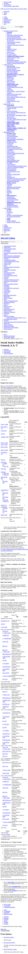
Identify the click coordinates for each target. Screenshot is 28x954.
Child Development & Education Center (17, 166)
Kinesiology (7, 286)
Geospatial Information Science (11, 279)
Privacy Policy (7, 904)
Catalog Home (7, 4)
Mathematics (7, 296)
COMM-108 (4, 507)
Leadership (6, 289)
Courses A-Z (10, 52)
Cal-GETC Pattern (5, 834)
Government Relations (12, 136)
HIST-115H (7, 694)
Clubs (8, 109)
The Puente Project (11, 118)
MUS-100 (6, 473)
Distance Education (11, 168)
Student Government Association (15, 107)
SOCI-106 (5, 753)
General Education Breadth (10, 275)
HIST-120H (7, 651)
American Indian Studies (10, 248)
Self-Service (10, 212)
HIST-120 (4, 650)
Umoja (8, 102)
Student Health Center (12, 146)
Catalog (9, 46)
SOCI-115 (4, 756)
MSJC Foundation (11, 137)
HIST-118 (6, 501)
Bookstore (9, 192)
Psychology (6, 308)
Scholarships (10, 80)
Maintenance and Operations (14, 187)
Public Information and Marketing (15, 139)
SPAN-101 (3, 462)
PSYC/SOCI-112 (6, 751)
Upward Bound (11, 159)
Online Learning (11, 50)
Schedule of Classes (12, 49)
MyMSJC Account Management (15, 215)
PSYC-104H (7, 749)
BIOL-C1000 (4, 447)
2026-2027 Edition (8, 238)
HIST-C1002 (4, 515)
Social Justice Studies (9, 316)
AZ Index (6, 3)
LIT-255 (4, 721)
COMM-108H (7, 638)
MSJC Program (12, 890)
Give (5, 24)
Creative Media (7, 263)
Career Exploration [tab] (8, 353)
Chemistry (6, 258)
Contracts (9, 185)
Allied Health (7, 247)
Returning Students (11, 69)
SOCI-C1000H (7, 676)
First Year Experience (12, 95)
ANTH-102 (5, 631)
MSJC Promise (10, 78)
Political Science (8, 306)
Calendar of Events (11, 108)
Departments (7, 132)
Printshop (9, 191)
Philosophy (6, 303)
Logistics (6, 293)
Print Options (4, 331)
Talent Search (10, 156)
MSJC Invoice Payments (13, 188)
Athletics (6, 18)
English (5, 271)
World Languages (8, 329)
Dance (5, 265)
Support (9, 218)
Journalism (6, 285)
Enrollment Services (12, 142)
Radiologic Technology (9, 312)
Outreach (9, 175)
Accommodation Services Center (15, 87)
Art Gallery (9, 163)
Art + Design (7, 251)
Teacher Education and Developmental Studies (15, 322)
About (5, 910)
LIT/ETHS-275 (5, 490)
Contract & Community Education (15, 45)
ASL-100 (6, 466)
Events (5, 17)
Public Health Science (9, 309)
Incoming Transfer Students (13, 70)
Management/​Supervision (10, 295)
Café (8, 194)
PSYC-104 (5, 747)
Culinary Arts (7, 264)
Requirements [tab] (7, 352)
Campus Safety (10, 197)
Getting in (6, 64)
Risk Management (11, 198)
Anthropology (7, 250)
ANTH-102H (7, 633)
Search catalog (4, 241)
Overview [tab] (6, 349)
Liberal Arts (7, 292)
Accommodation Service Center (15, 149)
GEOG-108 (5, 641)
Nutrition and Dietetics (9, 302)
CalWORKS (10, 90)
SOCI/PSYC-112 (5, 621)
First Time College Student (13, 67)
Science (6, 315)
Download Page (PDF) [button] (9, 942)
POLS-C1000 (4, 450)
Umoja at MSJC (11, 121)
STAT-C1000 (5, 773)
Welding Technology (9, 326)
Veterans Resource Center (13, 101)
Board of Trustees (11, 135)
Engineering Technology (10, 270)
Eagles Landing (11, 152)
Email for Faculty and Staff (13, 222)
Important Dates (11, 83)
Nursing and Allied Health (13, 174)
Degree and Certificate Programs (15, 35)
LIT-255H (6, 724)
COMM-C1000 (5, 437)
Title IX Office (10, 201)
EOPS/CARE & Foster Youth (14, 94)
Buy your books (11, 53)
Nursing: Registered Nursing (11, 301)
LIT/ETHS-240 (6, 713)
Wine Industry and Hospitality (11, 327)
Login (5, 208)
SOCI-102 (3, 469)
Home (5, 334)
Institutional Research (12, 205)
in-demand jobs (16, 886)
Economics (6, 268)
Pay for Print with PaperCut (13, 216)
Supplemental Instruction (13, 60)
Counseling (9, 145)
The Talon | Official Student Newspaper (16, 119)
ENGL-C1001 (4, 443)
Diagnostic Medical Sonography (12, 267)
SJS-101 (3, 434)
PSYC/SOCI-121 (6, 762)
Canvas (8, 213)
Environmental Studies (9, 272)
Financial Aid (10, 77)
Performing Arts (8, 19)
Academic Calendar (12, 54)
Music (5, 299)
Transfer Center (10, 157)
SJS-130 (3, 459)
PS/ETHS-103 (6, 704)
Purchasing (9, 184)
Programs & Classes (9, 31)
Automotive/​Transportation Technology (13, 253)
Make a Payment (11, 81)
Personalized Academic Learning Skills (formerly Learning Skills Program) (16, 62)
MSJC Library (10, 59)
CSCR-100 (3, 430)
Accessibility (7, 905)
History (5, 282)
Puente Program (11, 100)
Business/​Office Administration (11, 257)
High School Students (12, 71)
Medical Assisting (8, 298)
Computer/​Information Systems (11, 261)
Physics (5, 305)
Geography (6, 277)
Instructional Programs (9, 336)
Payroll (8, 190)
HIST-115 (4, 691)
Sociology (6, 320)
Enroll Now (7, 11)
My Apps (9, 211)
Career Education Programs (13, 42)
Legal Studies (7, 291)
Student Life (7, 104)
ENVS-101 (3, 505)
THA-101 (6, 474)
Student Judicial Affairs (12, 199)
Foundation (6, 912)
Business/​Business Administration (12, 255)
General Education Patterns (13, 36)
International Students (12, 73)
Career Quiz (10, 882)
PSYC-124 (5, 766)
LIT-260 (6, 500)
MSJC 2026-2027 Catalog (10, 949)
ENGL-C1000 (4, 424)
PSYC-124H (7, 770)
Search (17, 26)
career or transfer (7, 387)
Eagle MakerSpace (11, 170)
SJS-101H (4, 627)
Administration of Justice (10, 246)
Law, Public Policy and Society (11, 288)
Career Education (11, 164)
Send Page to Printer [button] (9, 937)
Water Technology (8, 324)
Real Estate (6, 313)
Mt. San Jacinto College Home (11, 6)
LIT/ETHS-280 (6, 666)
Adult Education (11, 43)
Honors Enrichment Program (14, 38)
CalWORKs (10, 150)
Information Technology (13, 206)
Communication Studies (9, 260)
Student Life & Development (14, 147)
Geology (6, 278)
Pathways (9, 33)
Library (8, 173)
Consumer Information (9, 907)
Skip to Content (7, 2)
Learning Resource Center (13, 57)
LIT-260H (6, 663)
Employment (7, 22)
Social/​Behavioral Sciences (10, 319)
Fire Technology (8, 274)
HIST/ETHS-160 (6, 654)
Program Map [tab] (7, 350)
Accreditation (7, 911)
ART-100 (3, 472)
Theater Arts (7, 323)
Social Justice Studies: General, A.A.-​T (16, 317)
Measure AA (7, 21)
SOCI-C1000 (4, 444)
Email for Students (11, 220)
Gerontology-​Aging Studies (10, 281)
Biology (6, 254)
